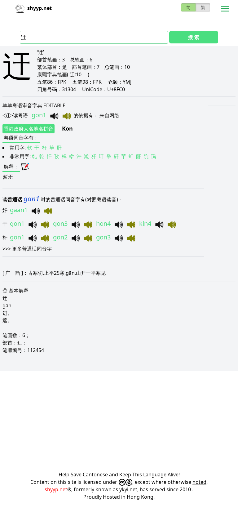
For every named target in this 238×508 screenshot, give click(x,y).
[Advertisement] (119, 417)
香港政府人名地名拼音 (28, 128)
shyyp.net (56, 489)
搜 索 (193, 37)
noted (199, 482)
